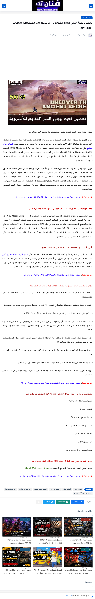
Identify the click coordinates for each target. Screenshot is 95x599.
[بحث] (4, 6)
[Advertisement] (47, 61)
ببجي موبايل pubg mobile (82, 493)
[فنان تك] (47, 5)
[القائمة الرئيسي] (91, 6)
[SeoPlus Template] (91, 596)
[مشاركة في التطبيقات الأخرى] (39, 502)
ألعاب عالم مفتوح (25, 489)
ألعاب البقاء (67, 489)
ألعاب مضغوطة (10, 489)
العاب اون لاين (54, 489)
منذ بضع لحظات (86, 537)
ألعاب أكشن (87, 18)
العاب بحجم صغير (40, 489)
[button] (77, 502)
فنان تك (69, 596)
